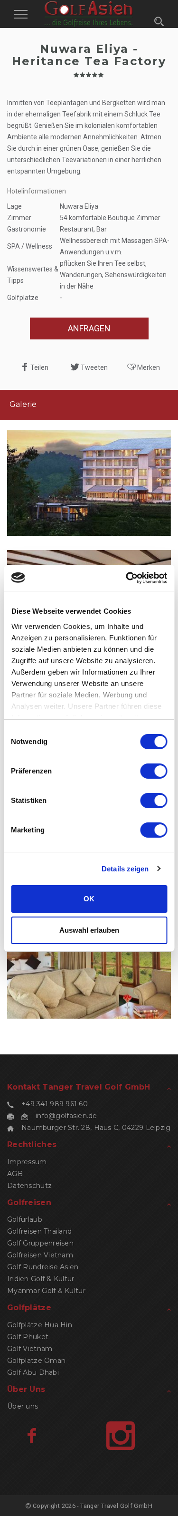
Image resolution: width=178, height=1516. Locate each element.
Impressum (27, 1162)
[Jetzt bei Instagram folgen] (120, 1435)
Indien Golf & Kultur (41, 1279)
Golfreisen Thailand (39, 1231)
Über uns (22, 1406)
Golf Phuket (27, 1337)
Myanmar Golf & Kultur (46, 1290)
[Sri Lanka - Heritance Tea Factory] (89, 483)
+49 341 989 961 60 (54, 1104)
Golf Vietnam (29, 1348)
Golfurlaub (24, 1219)
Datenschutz (29, 1185)
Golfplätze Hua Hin (39, 1325)
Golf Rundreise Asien (43, 1267)
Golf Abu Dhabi (33, 1372)
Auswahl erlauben (89, 930)
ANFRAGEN (89, 328)
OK (89, 899)
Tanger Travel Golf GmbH (116, 1505)
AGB (15, 1173)
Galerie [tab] (23, 404)
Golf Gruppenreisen (40, 1243)
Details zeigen (125, 869)
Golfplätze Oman (36, 1360)
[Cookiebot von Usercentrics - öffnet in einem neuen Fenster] (126, 578)
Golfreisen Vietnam (40, 1255)
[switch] (153, 771)
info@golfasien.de (66, 1115)
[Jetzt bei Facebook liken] (31, 1435)
